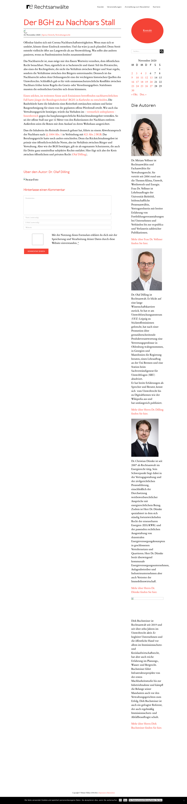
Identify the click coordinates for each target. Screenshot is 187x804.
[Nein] (184, 800)
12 (146, 78)
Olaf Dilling (79, 154)
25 (142, 86)
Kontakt (147, 30)
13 (151, 78)
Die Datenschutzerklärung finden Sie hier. (145, 800)
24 (137, 86)
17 (137, 82)
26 (146, 86)
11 (142, 78)
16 (132, 82)
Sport (44, 35)
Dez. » (143, 94)
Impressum (102, 793)
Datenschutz (111, 793)
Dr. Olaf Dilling (59, 172)
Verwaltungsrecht (62, 35)
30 (132, 90)
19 (146, 82)
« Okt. (134, 94)
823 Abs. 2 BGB (93, 134)
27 (151, 86)
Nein (125, 800)
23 (132, 86)
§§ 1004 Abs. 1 (54, 134)
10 (137, 78)
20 (151, 82)
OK (120, 800)
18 (142, 82)
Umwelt (51, 35)
